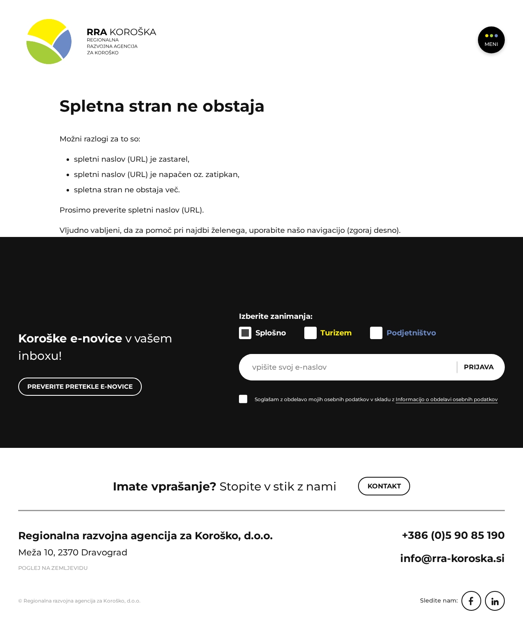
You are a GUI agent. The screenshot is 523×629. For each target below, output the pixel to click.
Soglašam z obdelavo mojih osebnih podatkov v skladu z (376, 399)
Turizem (336, 332)
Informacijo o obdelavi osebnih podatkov (447, 399)
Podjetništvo (411, 332)
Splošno (271, 332)
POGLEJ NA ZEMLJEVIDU (53, 568)
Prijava (479, 367)
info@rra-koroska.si (452, 558)
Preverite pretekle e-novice (80, 386)
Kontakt (384, 486)
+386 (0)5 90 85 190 (453, 535)
